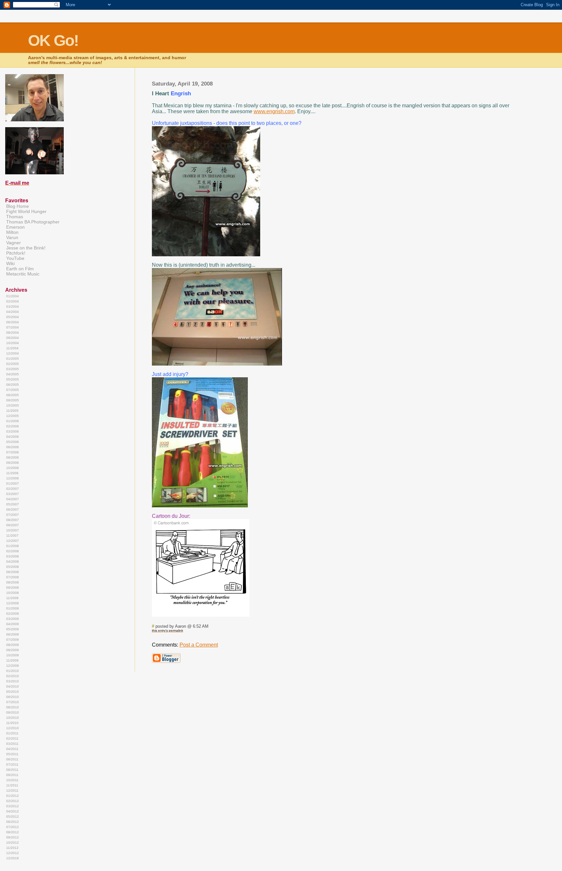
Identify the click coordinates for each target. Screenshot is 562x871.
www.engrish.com (274, 111)
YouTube (15, 258)
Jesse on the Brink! (26, 247)
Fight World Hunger (26, 211)
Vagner (13, 242)
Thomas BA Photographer (33, 221)
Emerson (15, 227)
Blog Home (17, 206)
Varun (12, 237)
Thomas (14, 216)
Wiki (10, 263)
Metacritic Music (22, 273)
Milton (12, 232)
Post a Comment (199, 645)
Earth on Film (20, 268)
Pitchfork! (15, 253)
